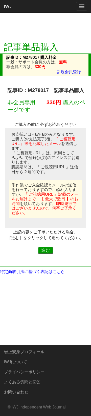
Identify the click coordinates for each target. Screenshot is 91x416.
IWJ (8, 6)
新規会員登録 (69, 72)
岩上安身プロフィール (24, 352)
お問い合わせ (16, 392)
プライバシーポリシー (24, 372)
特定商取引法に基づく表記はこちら (32, 272)
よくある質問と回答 (22, 382)
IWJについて (15, 362)
